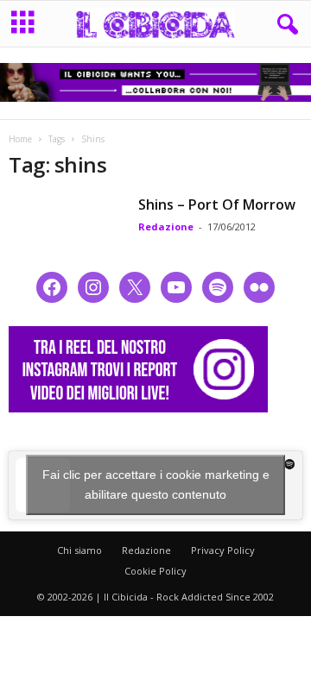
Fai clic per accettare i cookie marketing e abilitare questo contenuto (156, 484)
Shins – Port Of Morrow (216, 204)
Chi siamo (79, 550)
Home (20, 139)
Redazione (166, 226)
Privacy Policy (223, 550)
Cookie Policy (155, 570)
